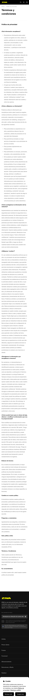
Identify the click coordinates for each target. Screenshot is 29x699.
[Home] (5, 2)
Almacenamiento (6, 661)
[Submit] (25, 616)
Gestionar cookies (16, 690)
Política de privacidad (11, 6)
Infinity (4, 639)
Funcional (4, 656)
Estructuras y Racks (7, 667)
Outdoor (4, 673)
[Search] (20, 2)
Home (3, 6)
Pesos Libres (5, 644)
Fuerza (4, 650)
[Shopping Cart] (26, 2)
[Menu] (23, 2)
